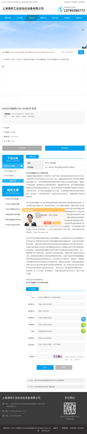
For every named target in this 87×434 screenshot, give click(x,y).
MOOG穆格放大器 (10, 171)
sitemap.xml (45, 430)
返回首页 (67, 2)
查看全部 (13, 181)
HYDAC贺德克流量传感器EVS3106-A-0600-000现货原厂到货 (14, 204)
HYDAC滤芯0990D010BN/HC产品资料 (14, 225)
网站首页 (8, 18)
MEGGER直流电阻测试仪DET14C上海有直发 (49, 380)
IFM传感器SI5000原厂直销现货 (44, 387)
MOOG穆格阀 (40, 59)
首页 (12, 59)
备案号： (56, 428)
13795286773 (83, 319)
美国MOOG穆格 (29, 59)
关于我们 (20, 18)
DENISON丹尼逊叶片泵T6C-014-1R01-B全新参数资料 (14, 199)
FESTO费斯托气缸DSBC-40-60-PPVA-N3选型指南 (14, 209)
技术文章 (55, 18)
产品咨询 (22, 148)
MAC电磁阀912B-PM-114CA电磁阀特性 (14, 219)
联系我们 (82, 2)
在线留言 (75, 2)
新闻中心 (43, 18)
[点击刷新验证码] (57, 356)
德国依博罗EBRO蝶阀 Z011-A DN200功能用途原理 (14, 214)
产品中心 (32, 18)
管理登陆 (65, 428)
